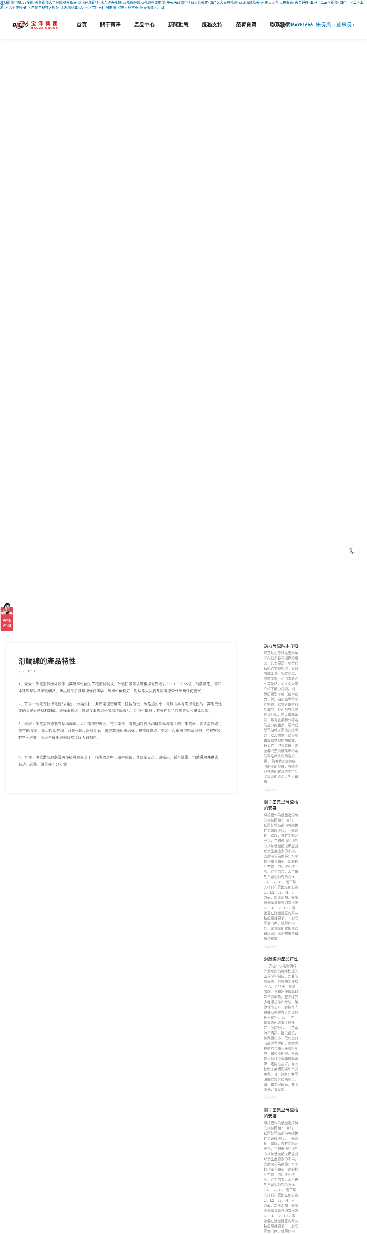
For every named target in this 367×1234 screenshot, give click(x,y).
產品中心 (144, 24)
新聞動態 (178, 24)
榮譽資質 (246, 24)
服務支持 (212, 24)
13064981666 (352, 551)
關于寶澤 (110, 24)
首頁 (82, 24)
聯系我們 (280, 24)
